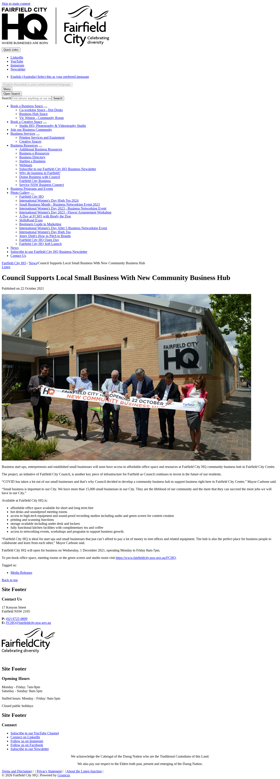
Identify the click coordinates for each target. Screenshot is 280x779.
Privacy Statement (49, 771)
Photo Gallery (20, 192)
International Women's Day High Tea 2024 (49, 200)
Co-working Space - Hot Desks (41, 110)
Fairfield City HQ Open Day (39, 240)
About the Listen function (84, 771)
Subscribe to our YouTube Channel (34, 733)
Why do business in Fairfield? (39, 173)
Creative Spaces (30, 141)
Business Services (22, 133)
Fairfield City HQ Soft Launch (40, 244)
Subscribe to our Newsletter (29, 749)
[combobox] (37, 84)
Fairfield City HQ (31, 196)
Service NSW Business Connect (41, 185)
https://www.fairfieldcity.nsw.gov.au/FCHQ (146, 558)
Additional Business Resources (40, 149)
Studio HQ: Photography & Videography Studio (52, 126)
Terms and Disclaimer (17, 771)
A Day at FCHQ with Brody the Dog (45, 216)
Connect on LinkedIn (25, 737)
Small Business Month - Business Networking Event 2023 (59, 204)
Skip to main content (16, 3)
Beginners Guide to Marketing (40, 224)
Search (6, 98)
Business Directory (32, 157)
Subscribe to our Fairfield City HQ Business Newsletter (57, 169)
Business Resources (24, 145)
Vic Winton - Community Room (41, 118)
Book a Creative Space (26, 122)
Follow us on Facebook (26, 745)
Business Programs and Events (31, 189)
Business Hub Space (33, 114)
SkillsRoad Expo (31, 220)
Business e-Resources (34, 153)
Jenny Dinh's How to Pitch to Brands (45, 236)
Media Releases (21, 572)
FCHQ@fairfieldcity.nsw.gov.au (28, 623)
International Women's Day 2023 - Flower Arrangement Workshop (65, 212)
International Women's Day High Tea (45, 232)
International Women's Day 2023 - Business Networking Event (62, 208)
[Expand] (45, 107)
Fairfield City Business (35, 181)
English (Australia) (49, 77)
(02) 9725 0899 (16, 619)
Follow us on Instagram (26, 741)
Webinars (25, 165)
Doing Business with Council (39, 177)
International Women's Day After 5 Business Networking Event (63, 228)
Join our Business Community (31, 129)
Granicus (64, 775)
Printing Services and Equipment (42, 137)
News (14, 248)
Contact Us (18, 255)
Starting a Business (32, 161)
